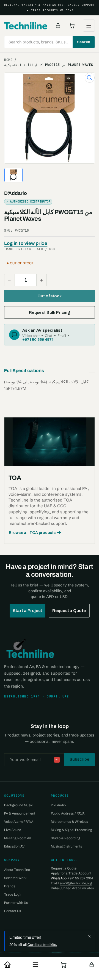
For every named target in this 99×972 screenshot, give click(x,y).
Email (61, 335)
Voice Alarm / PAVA (18, 821)
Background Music (18, 805)
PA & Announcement (19, 813)
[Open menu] (89, 26)
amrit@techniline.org (76, 883)
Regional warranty (20, 5)
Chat (48, 335)
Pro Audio (58, 805)
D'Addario (15, 193)
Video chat (31, 335)
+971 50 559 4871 (37, 339)
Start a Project (27, 610)
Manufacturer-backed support (69, 5)
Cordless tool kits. (42, 944)
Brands (9, 886)
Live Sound (12, 830)
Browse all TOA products (32, 533)
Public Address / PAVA (67, 813)
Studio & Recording (65, 838)
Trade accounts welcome (52, 10)
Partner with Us (16, 903)
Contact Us (12, 911)
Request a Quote (69, 610)
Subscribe (79, 759)
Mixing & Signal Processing (71, 830)
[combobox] (49, 42)
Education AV (14, 846)
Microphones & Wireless (69, 821)
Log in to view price (25, 243)
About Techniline (17, 870)
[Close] (89, 936)
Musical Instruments (66, 846)
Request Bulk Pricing (49, 312)
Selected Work (15, 878)
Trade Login (13, 894)
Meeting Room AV (17, 838)
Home (8, 60)
